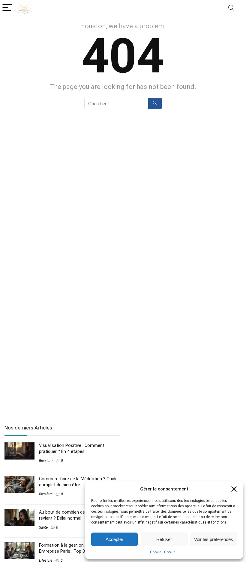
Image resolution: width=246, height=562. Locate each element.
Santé (43, 527)
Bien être (45, 461)
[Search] (231, 8)
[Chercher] (155, 103)
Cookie (155, 552)
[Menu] (7, 8)
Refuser (164, 539)
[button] (234, 489)
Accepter (114, 539)
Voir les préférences (213, 539)
